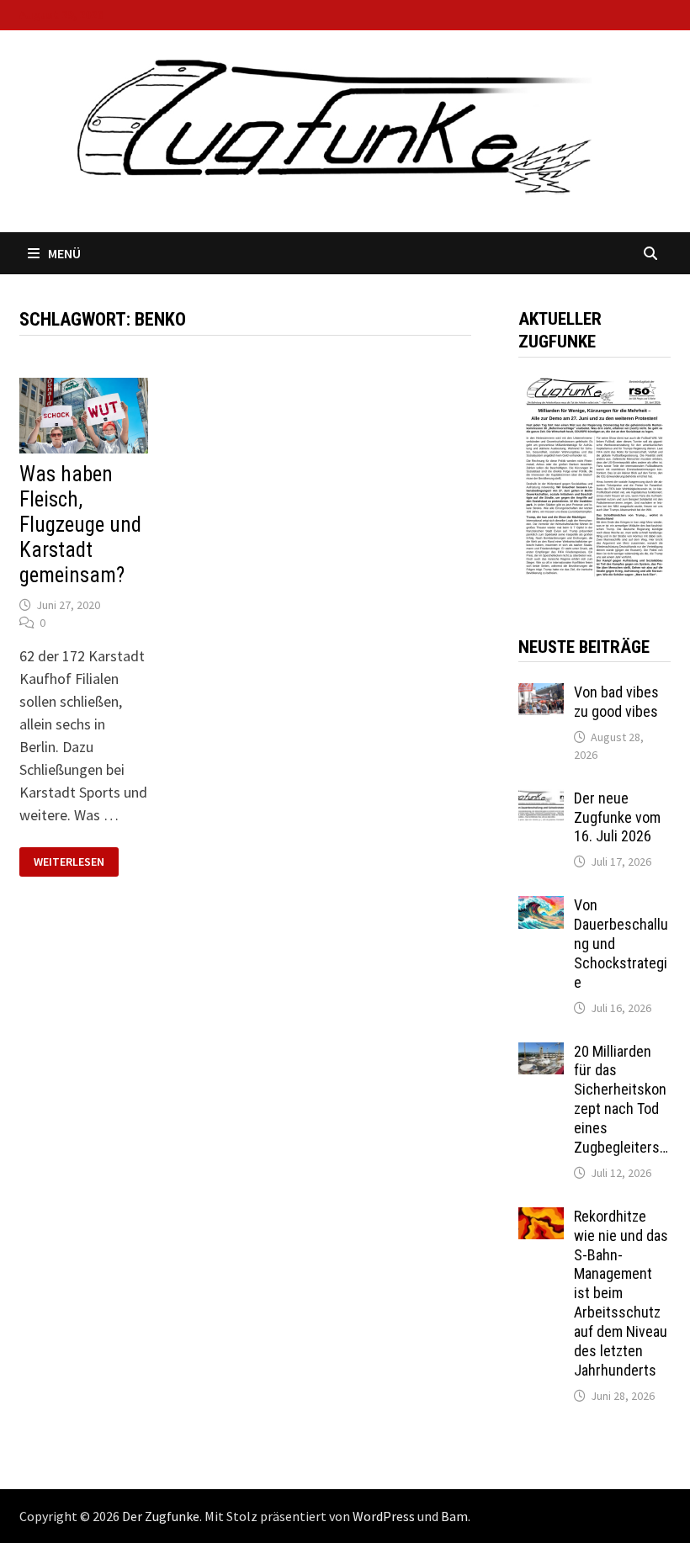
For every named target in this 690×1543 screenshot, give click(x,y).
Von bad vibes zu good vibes (616, 701)
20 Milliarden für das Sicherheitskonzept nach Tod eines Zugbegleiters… (621, 1099)
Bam (454, 1516)
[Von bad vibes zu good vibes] (541, 694)
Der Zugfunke (160, 1516)
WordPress (384, 1516)
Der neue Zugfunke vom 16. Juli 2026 (617, 817)
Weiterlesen (68, 862)
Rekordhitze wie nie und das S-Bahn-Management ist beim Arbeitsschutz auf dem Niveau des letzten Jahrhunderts (621, 1293)
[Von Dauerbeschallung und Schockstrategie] (541, 907)
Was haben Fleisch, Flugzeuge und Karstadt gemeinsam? (80, 524)
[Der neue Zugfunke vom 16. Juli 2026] (541, 800)
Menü (64, 253)
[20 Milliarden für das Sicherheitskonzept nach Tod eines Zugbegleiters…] (541, 1053)
